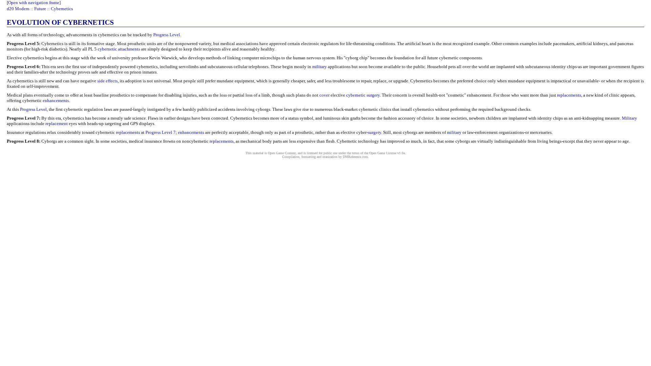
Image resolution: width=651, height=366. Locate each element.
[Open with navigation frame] (34, 2)
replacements (569, 95)
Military (629, 118)
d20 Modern (18, 8)
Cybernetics (62, 8)
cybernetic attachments (119, 49)
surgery (374, 132)
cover (324, 95)
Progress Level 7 (160, 132)
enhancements (56, 100)
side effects (107, 80)
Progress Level (166, 34)
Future (40, 8)
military (319, 66)
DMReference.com (355, 157)
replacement (56, 123)
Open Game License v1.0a (387, 153)
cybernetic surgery (363, 95)
